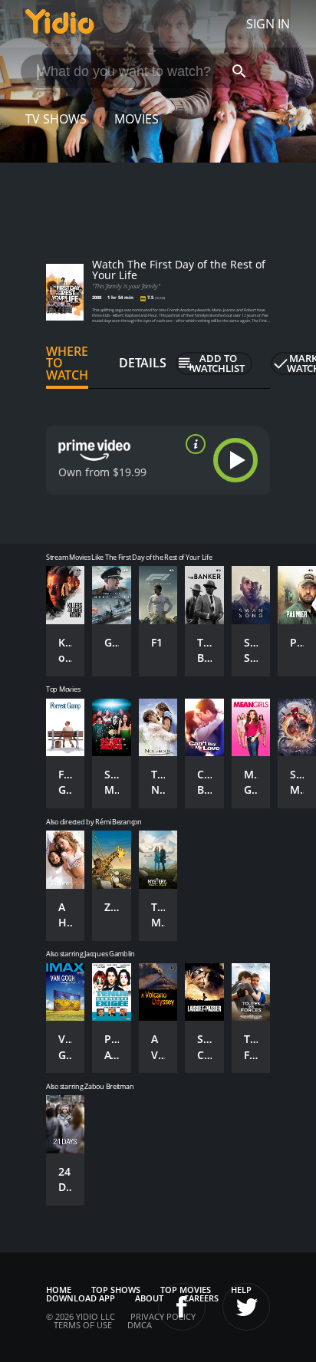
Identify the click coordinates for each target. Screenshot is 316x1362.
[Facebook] (182, 1307)
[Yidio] (60, 24)
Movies (136, 118)
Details (142, 362)
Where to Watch (67, 363)
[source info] (192, 444)
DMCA (139, 1325)
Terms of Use (83, 1325)
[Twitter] (246, 1307)
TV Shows (56, 118)
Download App (80, 1298)
